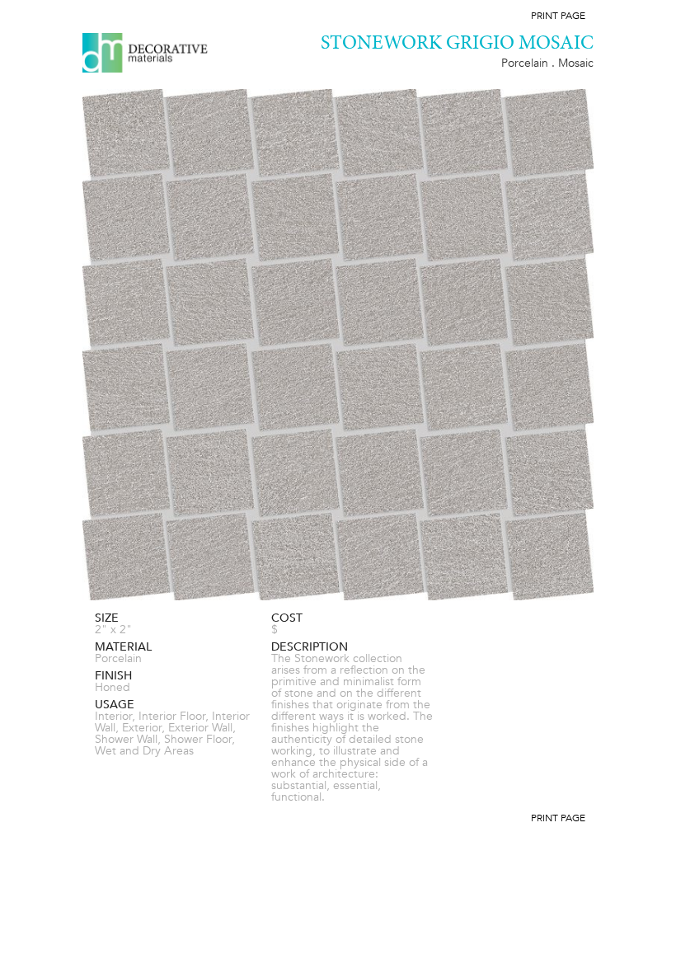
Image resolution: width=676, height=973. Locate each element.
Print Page (558, 15)
